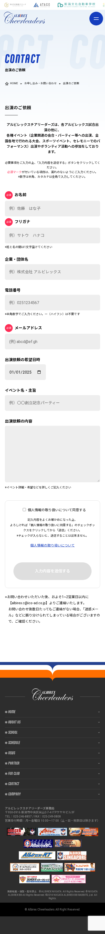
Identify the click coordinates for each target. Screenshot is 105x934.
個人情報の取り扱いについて (52, 545)
